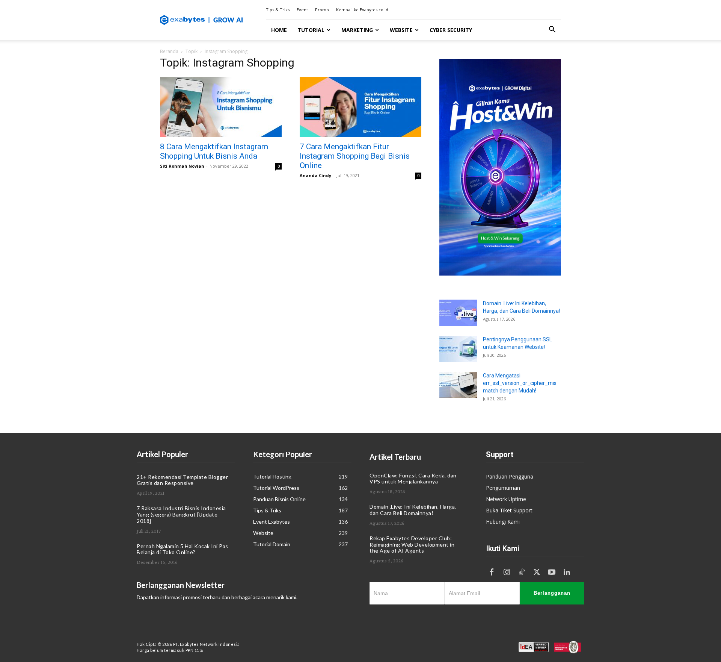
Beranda (169, 51)
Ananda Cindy (315, 175)
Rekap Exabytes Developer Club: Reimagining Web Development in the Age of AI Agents (412, 544)
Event (302, 9)
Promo (322, 9)
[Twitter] (536, 572)
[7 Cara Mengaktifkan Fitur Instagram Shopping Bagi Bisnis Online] (360, 107)
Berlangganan (552, 593)
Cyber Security (451, 29)
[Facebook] (491, 572)
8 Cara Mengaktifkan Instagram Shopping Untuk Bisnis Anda (214, 151)
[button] (552, 30)
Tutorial (310, 29)
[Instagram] (506, 572)
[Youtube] (551, 572)
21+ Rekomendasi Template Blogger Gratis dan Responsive (182, 480)
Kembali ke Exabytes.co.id (362, 9)
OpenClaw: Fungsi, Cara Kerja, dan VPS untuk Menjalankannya (413, 478)
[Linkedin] (566, 572)
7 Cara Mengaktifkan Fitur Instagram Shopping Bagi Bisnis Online (355, 156)
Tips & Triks (278, 9)
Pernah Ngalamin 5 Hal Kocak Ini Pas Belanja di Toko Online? (182, 549)
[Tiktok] (521, 572)
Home (279, 29)
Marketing (357, 29)
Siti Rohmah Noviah (182, 166)
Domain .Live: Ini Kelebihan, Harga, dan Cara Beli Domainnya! (413, 509)
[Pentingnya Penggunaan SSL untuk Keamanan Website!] (458, 349)
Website (401, 29)
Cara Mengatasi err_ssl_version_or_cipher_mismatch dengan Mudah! (520, 383)
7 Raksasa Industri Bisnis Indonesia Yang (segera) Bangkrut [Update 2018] (181, 514)
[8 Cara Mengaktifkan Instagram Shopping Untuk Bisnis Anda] (221, 107)
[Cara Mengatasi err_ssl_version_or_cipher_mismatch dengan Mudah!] (458, 385)
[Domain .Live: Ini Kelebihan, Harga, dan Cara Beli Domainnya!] (458, 313)
